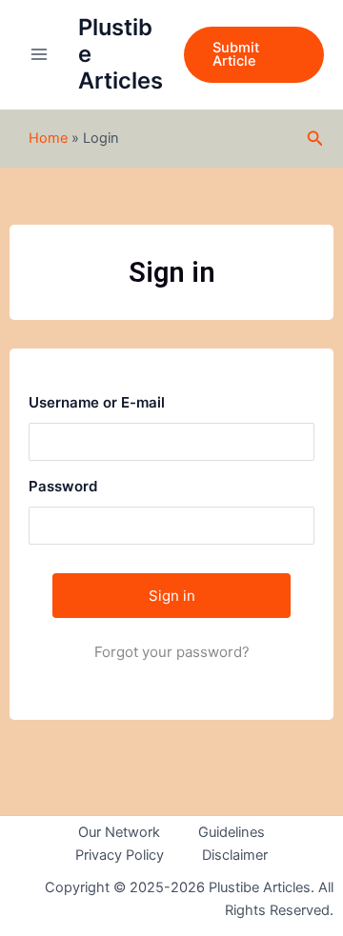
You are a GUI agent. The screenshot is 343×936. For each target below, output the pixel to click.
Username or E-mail (97, 402)
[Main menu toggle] (39, 54)
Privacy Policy (119, 855)
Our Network (119, 832)
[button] (254, 55)
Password (63, 486)
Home (48, 138)
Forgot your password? (172, 652)
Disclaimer (235, 855)
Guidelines (231, 832)
